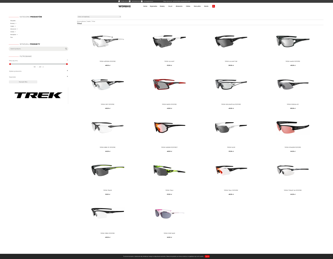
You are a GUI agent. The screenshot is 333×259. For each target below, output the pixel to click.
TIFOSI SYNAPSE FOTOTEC (293, 147)
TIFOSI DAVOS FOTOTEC (169, 104)
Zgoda (207, 256)
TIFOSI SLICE (231, 147)
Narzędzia (197, 6)
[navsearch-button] (213, 6)
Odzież (188, 6)
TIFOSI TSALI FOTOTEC (231, 190)
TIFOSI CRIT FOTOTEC (107, 104)
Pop (11, 37)
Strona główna (81, 21)
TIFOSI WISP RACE (169, 233)
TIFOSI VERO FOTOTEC (108, 233)
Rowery (162, 6)
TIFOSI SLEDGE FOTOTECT (169, 147)
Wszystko (13, 20)
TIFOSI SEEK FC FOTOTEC (108, 147)
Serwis (206, 6)
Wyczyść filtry (23, 82)
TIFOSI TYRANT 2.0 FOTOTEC (293, 190)
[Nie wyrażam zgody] (331, 256)
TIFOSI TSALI (169, 190)
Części (170, 6)
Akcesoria (179, 6)
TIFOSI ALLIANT (169, 61)
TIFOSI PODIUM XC (293, 104)
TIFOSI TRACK (107, 190)
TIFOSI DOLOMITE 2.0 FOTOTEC (231, 104)
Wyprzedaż (153, 6)
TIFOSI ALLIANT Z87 (231, 61)
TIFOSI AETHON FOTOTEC (108, 61)
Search (66, 49)
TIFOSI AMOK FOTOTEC (293, 61)
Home (145, 6)
